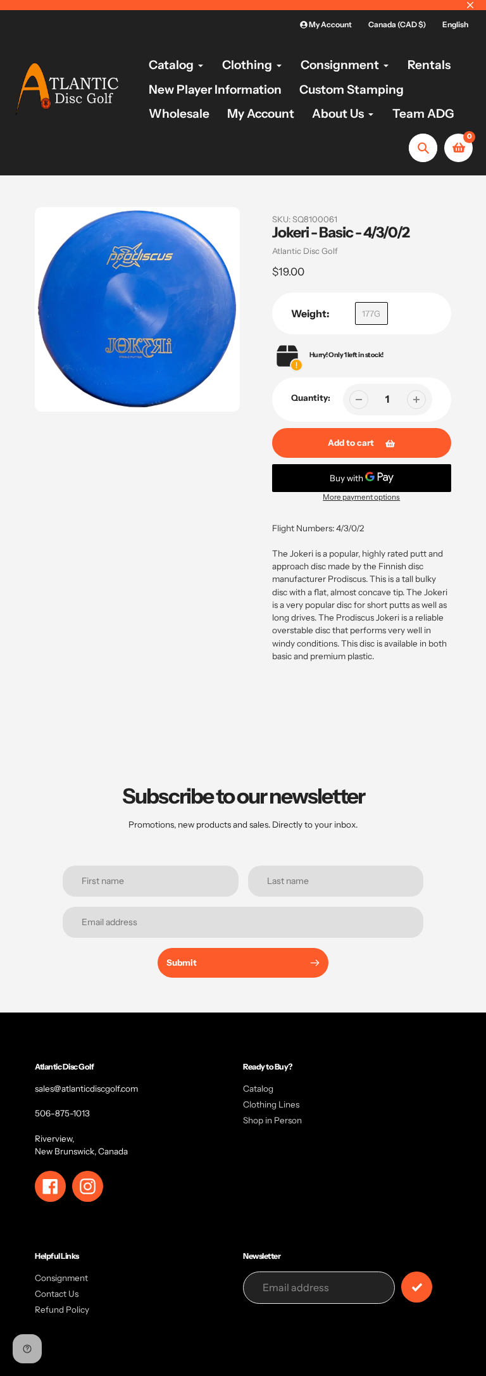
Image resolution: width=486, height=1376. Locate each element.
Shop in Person (272, 1120)
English (455, 24)
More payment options (361, 497)
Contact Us (56, 1294)
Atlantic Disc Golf (305, 251)
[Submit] (416, 1287)
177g (371, 313)
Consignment (61, 1278)
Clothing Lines (271, 1104)
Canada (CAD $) (397, 24)
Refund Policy (62, 1309)
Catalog (258, 1088)
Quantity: (310, 398)
